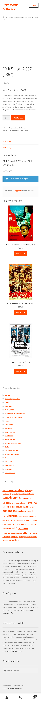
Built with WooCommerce (12, 688)
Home (7, 17)
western (6, 540)
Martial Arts (9, 425)
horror (12, 516)
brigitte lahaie (28, 494)
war (35, 537)
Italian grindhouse (22, 516)
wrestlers (14, 540)
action (8, 130)
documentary (25, 498)
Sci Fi (7, 447)
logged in (18, 191)
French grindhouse (13, 506)
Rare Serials (9, 436)
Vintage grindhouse (26, 537)
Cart (31, 695)
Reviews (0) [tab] (7, 147)
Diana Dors (8, 406)
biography (13, 494)
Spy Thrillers (23, 130)
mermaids (21, 520)
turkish (35, 533)
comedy (7, 497)
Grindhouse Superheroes (13, 417)
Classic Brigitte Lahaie (12, 399)
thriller (28, 533)
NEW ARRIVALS (10, 432)
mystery (17, 523)
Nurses (33, 524)
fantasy (30, 502)
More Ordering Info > (14, 651)
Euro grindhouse (16, 503)
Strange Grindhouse (12, 454)
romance (7, 528)
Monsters (28, 520)
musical (10, 524)
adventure (14, 130)
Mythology (8, 428)
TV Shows (8, 469)
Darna (7, 402)
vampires (14, 537)
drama (7, 502)
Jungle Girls (33, 516)
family (23, 503)
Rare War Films (10, 439)
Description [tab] (7, 141)
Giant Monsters (29, 507)
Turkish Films (9, 465)
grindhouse (10, 511)
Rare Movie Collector (10, 7)
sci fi (14, 528)
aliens (28, 490)
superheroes (8, 533)
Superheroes (9, 458)
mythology (26, 524)
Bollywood (19, 494)
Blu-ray (7, 395)
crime (16, 497)
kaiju (4, 520)
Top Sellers (8, 462)
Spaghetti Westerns (11, 451)
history (5, 516)
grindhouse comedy (25, 511)
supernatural (19, 533)
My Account (7, 697)
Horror (7, 421)
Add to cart (18, 118)
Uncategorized (10, 473)
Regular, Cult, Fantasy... (18, 17)
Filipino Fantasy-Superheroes (15, 414)
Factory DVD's (9, 410)
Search (20, 697)
